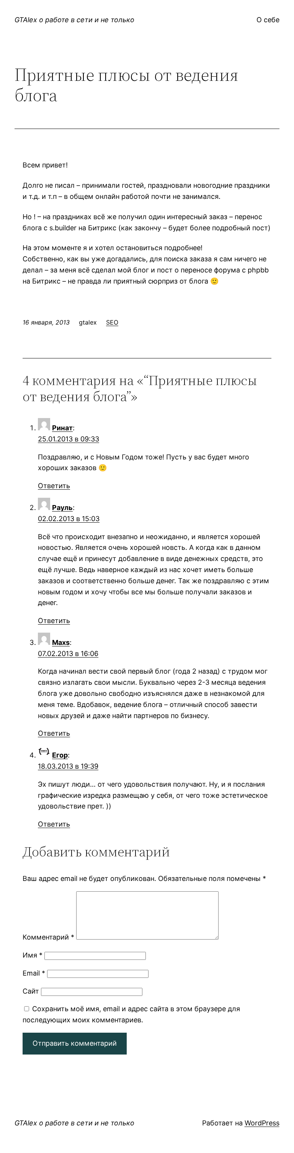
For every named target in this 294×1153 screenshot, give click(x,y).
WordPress (262, 1123)
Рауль (62, 508)
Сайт (31, 991)
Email (34, 973)
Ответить (54, 486)
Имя (32, 955)
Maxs (61, 642)
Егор (60, 755)
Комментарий (48, 937)
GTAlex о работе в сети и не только (74, 20)
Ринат (62, 428)
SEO (112, 322)
